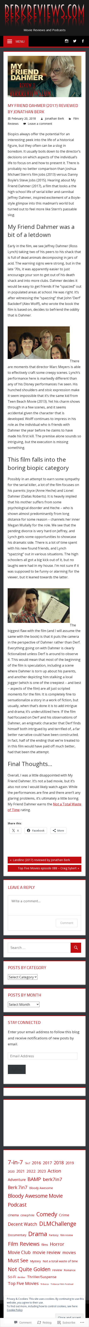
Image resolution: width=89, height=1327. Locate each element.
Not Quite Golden (29, 1269)
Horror (57, 1244)
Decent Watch (22, 1224)
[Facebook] (82, 41)
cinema (13, 1215)
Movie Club (19, 1252)
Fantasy (53, 1235)
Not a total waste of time (60, 1261)
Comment (66, 923)
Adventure (17, 1179)
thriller (21, 1277)
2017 (47, 1163)
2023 (41, 1171)
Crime (64, 1215)
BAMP (34, 1179)
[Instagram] (66, 41)
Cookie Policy (15, 1310)
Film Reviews (24, 1243)
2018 (59, 1163)
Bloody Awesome (41, 1188)
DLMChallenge (57, 1223)
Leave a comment (40, 124)
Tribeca (45, 1284)
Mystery (35, 1261)
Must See (18, 1260)
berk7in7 (52, 1179)
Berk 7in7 (17, 1187)
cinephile (27, 1215)
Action (54, 1171)
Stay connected (24, 1022)
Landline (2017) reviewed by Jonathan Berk (39, 860)
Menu (20, 41)
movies (69, 1252)
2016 (36, 1163)
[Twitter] (74, 41)
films (44, 1244)
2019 (70, 1162)
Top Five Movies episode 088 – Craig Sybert (42, 869)
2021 (20, 1171)
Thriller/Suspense (42, 1276)
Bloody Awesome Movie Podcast (35, 1200)
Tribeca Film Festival (62, 1284)
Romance (70, 1270)
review (57, 1270)
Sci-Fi (12, 1277)
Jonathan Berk (54, 118)
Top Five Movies (23, 1283)
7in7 (27, 1163)
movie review (46, 1252)
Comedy (46, 1214)
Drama (37, 1234)
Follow (16, 1069)
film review (66, 1235)
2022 (31, 1171)
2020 (11, 1171)
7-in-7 (15, 1162)
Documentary (17, 1235)
